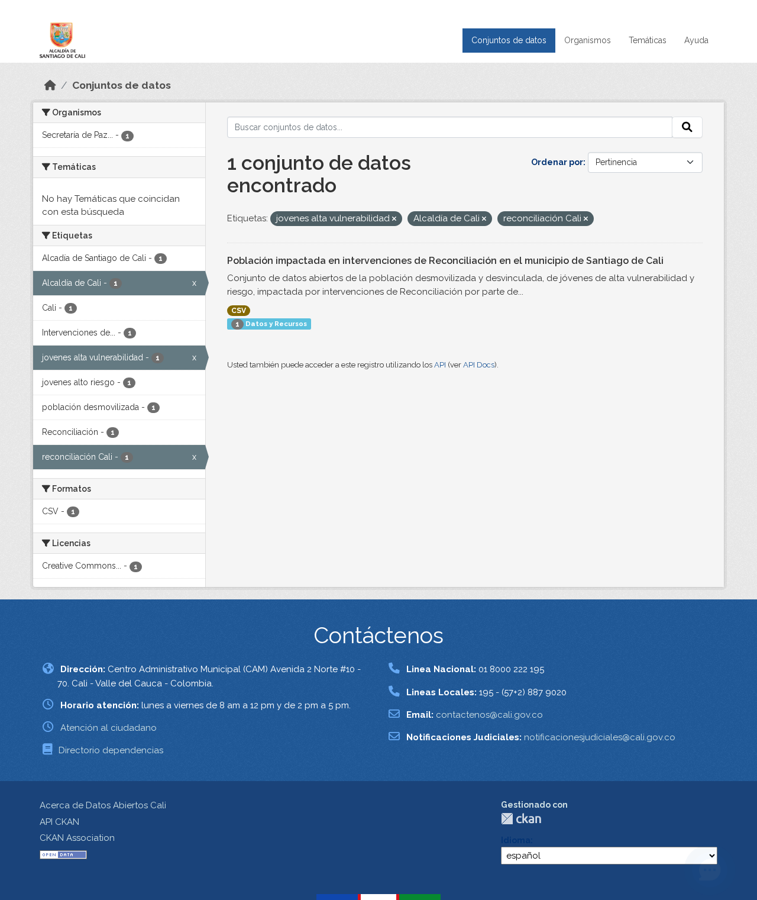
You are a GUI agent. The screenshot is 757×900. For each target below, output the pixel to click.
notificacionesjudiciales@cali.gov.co (599, 737)
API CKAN (59, 822)
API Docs (478, 364)
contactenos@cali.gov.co (489, 714)
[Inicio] (50, 85)
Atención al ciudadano (108, 727)
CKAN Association (77, 838)
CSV (238, 311)
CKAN (521, 818)
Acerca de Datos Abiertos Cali (103, 805)
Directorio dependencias (111, 750)
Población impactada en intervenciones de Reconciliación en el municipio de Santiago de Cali (445, 260)
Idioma (515, 840)
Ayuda (696, 40)
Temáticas (648, 40)
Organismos (587, 40)
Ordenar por (557, 162)
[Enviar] (687, 127)
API (440, 364)
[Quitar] (394, 219)
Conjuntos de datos (508, 40)
